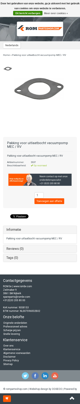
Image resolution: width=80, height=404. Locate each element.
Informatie (13, 230)
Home (6, 55)
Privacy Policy (11, 360)
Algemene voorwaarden (16, 353)
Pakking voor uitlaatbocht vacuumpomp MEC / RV (39, 55)
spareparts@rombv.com (16, 296)
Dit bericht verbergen (27, 13)
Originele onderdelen (15, 322)
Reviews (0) (15, 249)
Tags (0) (12, 258)
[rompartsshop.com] (40, 29)
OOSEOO (57, 389)
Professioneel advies (15, 326)
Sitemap (8, 364)
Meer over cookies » (56, 13)
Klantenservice (11, 349)
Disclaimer (9, 356)
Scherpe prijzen (12, 330)
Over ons (8, 345)
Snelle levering (11, 334)
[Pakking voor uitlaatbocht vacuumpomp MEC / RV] (7, 68)
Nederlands (11, 45)
